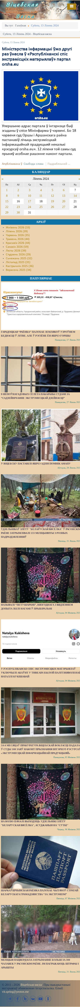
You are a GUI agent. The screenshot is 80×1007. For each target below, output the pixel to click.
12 (52, 195)
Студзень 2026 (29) (18, 254)
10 (29, 195)
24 (29, 206)
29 (6, 212)
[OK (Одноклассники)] (48, 998)
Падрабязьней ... (59, 163)
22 (6, 206)
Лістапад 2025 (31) (18, 262)
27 (63, 206)
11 (40, 195)
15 (6, 201)
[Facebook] (17, 998)
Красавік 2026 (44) (18, 243)
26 (52, 206)
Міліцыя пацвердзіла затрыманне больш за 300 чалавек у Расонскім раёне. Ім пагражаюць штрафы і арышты (40, 963)
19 (52, 201)
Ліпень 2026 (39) (17, 231)
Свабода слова (33, 163)
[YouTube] (40, 998)
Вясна (25, 16)
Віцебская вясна (31, 984)
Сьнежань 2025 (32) (19, 258)
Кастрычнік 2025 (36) (20, 266)
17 (29, 201)
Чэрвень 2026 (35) (18, 235)
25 (41, 206)
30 (18, 212)
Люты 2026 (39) (16, 250)
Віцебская (22, 4)
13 (63, 195)
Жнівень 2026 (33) (18, 227)
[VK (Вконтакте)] (33, 998)
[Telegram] (10, 998)
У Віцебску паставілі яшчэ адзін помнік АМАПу (36, 463)
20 (63, 201)
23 (18, 206)
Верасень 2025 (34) (18, 270)
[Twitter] (25, 998)
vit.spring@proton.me (15, 991)
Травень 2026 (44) (18, 239)
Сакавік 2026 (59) (17, 246)
